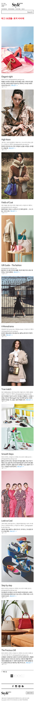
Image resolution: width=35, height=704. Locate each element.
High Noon (6, 139)
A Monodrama (7, 326)
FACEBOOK (4, 9)
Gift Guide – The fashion (11, 265)
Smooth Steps (7, 453)
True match (6, 389)
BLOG (23, 9)
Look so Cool (6, 520)
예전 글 (4, 672)
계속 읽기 (14, 85)
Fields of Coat (7, 202)
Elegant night (7, 76)
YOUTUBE (17, 9)
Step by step (6, 585)
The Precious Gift (8, 650)
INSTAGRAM (11, 9)
